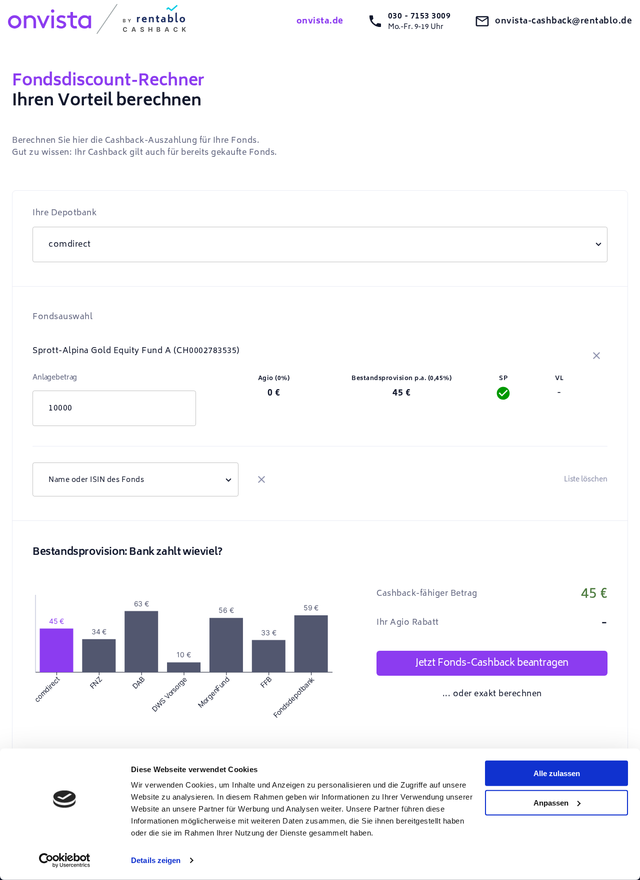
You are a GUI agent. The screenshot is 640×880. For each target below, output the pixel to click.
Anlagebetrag (54, 377)
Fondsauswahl (62, 317)
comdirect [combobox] (69, 244)
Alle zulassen (557, 773)
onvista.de (320, 21)
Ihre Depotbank (64, 213)
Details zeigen (155, 860)
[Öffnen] (228, 479)
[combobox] (135, 479)
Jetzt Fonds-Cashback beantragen (492, 663)
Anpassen (551, 802)
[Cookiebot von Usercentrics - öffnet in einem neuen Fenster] (64, 860)
